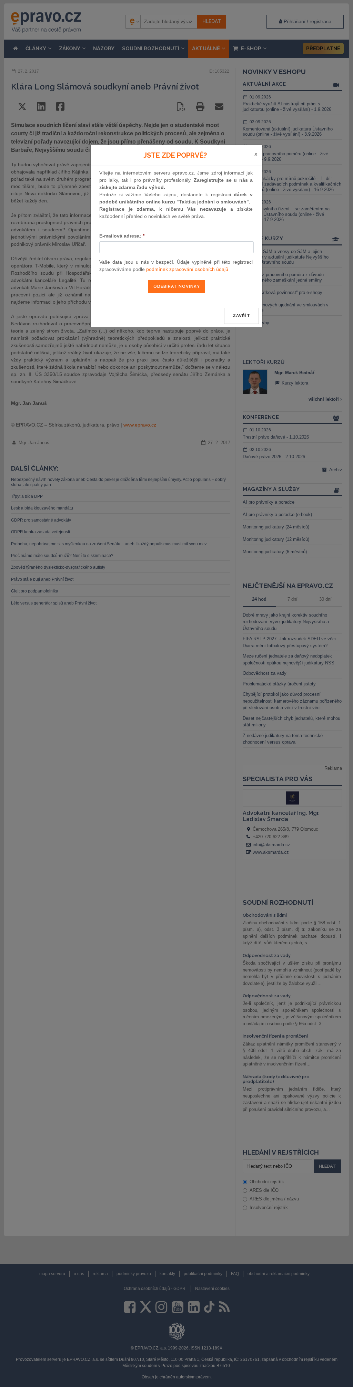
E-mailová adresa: (121, 236)
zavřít (241, 315)
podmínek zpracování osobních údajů (187, 269)
